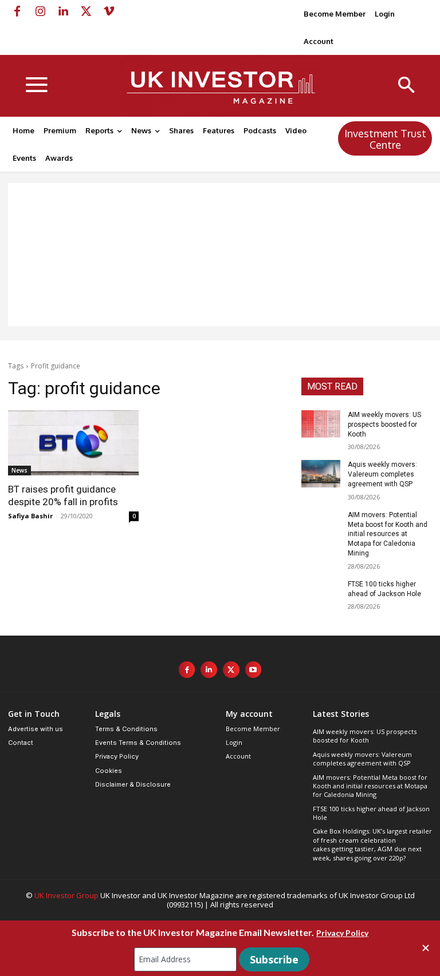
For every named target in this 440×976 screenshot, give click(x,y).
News (19, 470)
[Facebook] (17, 11)
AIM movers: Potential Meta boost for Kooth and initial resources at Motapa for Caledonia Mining (387, 534)
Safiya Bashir (30, 515)
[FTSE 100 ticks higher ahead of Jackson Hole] (320, 593)
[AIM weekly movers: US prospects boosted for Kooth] (320, 424)
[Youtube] (253, 669)
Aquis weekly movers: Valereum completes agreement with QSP (382, 474)
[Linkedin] (63, 11)
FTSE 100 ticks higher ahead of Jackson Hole (371, 813)
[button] (406, 86)
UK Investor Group (66, 895)
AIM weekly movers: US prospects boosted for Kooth (384, 424)
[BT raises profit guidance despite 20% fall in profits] (73, 442)
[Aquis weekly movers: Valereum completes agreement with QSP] (320, 473)
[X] (85, 11)
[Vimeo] (108, 11)
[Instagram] (40, 11)
